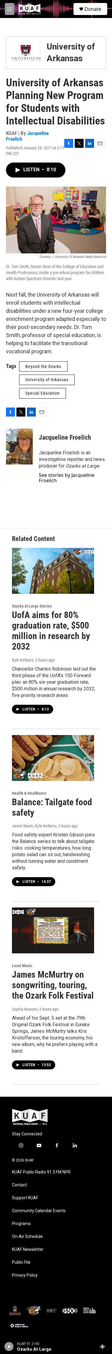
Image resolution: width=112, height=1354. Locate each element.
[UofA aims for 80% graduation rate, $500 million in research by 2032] (53, 571)
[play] (9, 1347)
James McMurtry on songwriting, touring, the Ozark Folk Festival (53, 985)
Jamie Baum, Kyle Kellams (34, 825)
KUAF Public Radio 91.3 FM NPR (41, 1172)
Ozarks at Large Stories (32, 606)
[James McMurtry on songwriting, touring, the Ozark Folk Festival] (53, 930)
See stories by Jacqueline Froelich (66, 478)
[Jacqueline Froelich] (19, 447)
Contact (19, 1185)
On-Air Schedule (27, 1236)
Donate (93, 9)
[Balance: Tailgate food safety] (53, 758)
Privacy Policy (25, 1275)
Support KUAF (25, 1198)
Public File (21, 1262)
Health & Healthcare (29, 793)
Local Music (22, 965)
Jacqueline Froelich (27, 136)
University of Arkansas (46, 379)
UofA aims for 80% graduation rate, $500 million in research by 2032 (51, 630)
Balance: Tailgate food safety (52, 807)
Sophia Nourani (24, 1009)
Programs (21, 1223)
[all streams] (104, 1346)
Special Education (42, 393)
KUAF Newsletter (28, 1249)
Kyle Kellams (22, 660)
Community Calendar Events (39, 1211)
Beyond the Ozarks (43, 366)
